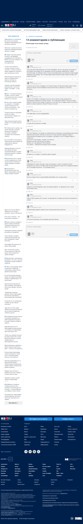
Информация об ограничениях (49, 495)
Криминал (44, 429)
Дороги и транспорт (30, 437)
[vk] (30, 451)
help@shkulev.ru (11, 508)
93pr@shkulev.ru (64, 493)
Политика (57, 431)
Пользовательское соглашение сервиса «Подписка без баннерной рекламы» (60, 502)
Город (26, 434)
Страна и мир (71, 431)
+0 (72, 92)
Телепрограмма (30, 21)
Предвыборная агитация (8, 442)
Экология (70, 434)
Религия (56, 442)
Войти (33, 60)
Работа (56, 437)
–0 (77, 79)
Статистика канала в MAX (8, 444)
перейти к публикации (35, 36)
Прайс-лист (4, 429)
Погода (22, 21)
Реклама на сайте (6, 426)
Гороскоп (45, 21)
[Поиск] (73, 25)
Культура (43, 431)
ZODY (65, 21)
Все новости (13, 36)
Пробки (60, 21)
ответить (30, 79)
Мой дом (43, 437)
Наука (42, 439)
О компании (4, 431)
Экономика (71, 437)
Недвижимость (5, 21)
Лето (42, 434)
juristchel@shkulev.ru (5, 507)
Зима (42, 426)
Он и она (56, 426)
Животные (27, 442)
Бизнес (26, 429)
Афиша (39, 21)
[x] (38, 451)
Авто (25, 426)
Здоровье (27, 444)
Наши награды (5, 434)
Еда (25, 439)
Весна (26, 431)
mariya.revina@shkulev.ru (6, 515)
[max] (34, 451)
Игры (69, 21)
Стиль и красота (72, 429)
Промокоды (76, 21)
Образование (44, 444)
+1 (72, 79)
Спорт (69, 426)
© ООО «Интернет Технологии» (26, 518)
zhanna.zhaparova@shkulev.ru (8, 512)
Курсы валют (53, 21)
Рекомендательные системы (49, 500)
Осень (56, 429)
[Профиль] (81, 25)
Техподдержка (5, 439)
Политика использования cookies (50, 498)
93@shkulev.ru (18, 504)
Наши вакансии (5, 437)
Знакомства (15, 21)
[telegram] (26, 451)
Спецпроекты (72, 439)
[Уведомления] (77, 25)
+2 (72, 212)
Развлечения (58, 439)
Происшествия (58, 434)
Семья (56, 444)
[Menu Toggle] (2, 25)
